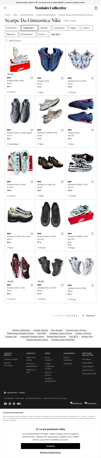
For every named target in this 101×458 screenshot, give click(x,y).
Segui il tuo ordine (30, 358)
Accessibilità (8, 398)
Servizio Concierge (8, 364)
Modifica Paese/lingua (50, 452)
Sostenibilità (87, 363)
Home (7, 14)
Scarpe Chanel (40, 330)
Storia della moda (89, 373)
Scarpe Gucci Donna (76, 330)
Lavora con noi (88, 370)
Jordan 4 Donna (83, 333)
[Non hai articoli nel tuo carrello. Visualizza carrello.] (96, 8)
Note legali (19, 398)
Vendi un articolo (48, 373)
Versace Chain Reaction (63, 339)
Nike (15, 14)
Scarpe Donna (26, 14)
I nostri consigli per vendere (49, 366)
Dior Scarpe (57, 330)
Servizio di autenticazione (32, 365)
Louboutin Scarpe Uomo (32, 336)
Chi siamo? (86, 359)
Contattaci (68, 363)
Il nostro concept (11, 359)
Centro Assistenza (68, 358)
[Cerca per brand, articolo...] (5, 8)
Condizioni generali (33, 398)
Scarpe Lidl (11, 336)
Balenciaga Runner (56, 336)
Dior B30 (41, 333)
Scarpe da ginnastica (46, 14)
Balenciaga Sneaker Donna (20, 333)
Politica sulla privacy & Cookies (55, 398)
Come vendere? (48, 358)
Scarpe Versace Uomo (37, 339)
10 (83, 315)
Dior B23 (73, 336)
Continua (50, 446)
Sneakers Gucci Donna (60, 333)
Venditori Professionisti (50, 379)
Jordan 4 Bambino (21, 330)
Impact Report (88, 366)
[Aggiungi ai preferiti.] (31, 78)
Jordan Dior (87, 336)
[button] (96, 8)
